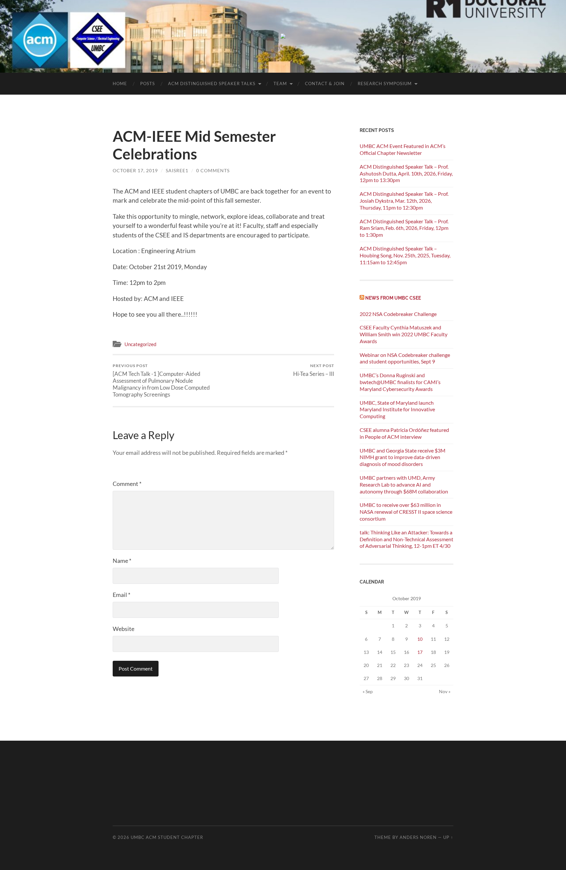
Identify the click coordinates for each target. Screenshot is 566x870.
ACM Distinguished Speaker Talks (211, 83)
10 (420, 639)
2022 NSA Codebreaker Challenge (398, 314)
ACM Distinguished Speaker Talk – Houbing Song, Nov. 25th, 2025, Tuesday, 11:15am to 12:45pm (405, 255)
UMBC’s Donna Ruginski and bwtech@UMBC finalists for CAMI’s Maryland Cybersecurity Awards (400, 382)
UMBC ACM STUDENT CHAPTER (167, 837)
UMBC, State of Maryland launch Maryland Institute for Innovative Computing (397, 409)
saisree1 (177, 170)
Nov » (444, 691)
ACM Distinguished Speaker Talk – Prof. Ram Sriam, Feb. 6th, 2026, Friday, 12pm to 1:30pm (404, 228)
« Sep (368, 691)
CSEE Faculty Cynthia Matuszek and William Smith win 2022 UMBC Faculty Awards (403, 334)
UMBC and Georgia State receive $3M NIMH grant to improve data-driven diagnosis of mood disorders (402, 457)
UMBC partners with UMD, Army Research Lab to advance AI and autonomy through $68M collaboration (404, 484)
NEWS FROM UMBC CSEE (393, 298)
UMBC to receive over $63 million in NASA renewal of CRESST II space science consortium (406, 512)
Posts (147, 83)
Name (122, 560)
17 (420, 652)
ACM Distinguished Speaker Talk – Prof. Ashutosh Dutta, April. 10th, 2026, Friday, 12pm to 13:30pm (406, 173)
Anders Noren (418, 837)
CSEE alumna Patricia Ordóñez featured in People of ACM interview (404, 433)
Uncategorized (140, 344)
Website (123, 628)
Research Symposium (385, 83)
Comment (127, 483)
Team (280, 83)
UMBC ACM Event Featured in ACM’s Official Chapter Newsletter (402, 149)
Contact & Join (325, 83)
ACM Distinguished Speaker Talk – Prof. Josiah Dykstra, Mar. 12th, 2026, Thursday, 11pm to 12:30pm (404, 201)
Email (121, 594)
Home (120, 83)
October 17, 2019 (135, 170)
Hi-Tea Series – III (313, 370)
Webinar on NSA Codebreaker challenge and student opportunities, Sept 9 (405, 358)
